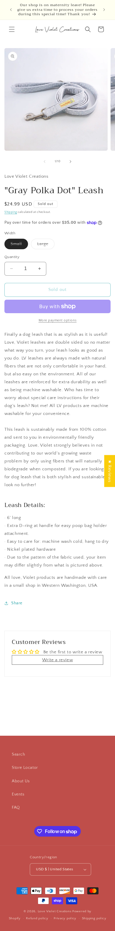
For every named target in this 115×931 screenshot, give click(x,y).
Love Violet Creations (55, 911)
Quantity (11, 257)
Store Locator (25, 767)
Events (18, 794)
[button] (11, 29)
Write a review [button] (57, 659)
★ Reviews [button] (109, 470)
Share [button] (16, 603)
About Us (21, 781)
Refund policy (37, 918)
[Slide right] (70, 161)
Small (19, 245)
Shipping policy (94, 918)
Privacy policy (65, 918)
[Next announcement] (104, 9)
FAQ (16, 807)
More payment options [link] (58, 320)
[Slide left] (44, 161)
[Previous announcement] (10, 9)
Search (18, 754)
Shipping (10, 212)
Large (46, 245)
